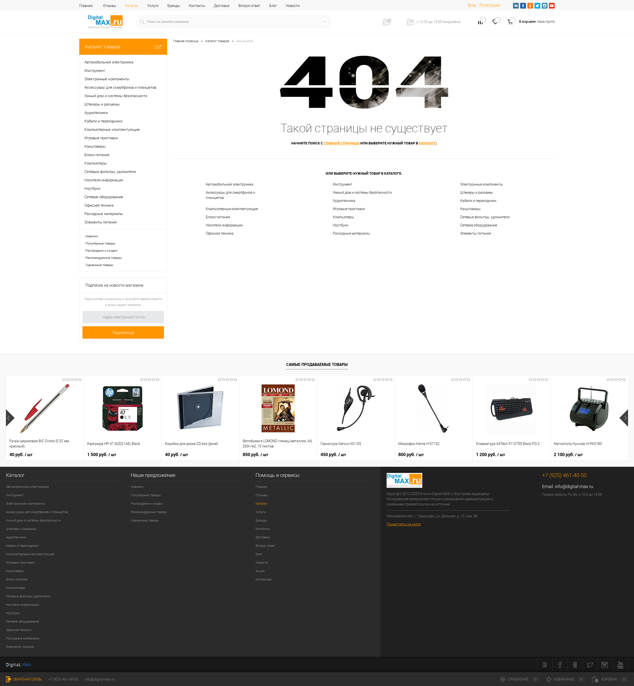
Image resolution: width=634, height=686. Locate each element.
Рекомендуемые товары (103, 258)
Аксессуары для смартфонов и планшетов (230, 195)
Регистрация (489, 5)
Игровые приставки (349, 209)
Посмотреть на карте (404, 524)
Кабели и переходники (478, 201)
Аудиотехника (344, 201)
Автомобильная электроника (229, 184)
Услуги (152, 6)
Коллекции (263, 579)
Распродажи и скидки (101, 250)
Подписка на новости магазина (114, 285)
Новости (293, 6)
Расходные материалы (351, 233)
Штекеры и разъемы (476, 192)
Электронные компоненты (481, 184)
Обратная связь (27, 679)
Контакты (197, 6)
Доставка (222, 6)
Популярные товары (100, 243)
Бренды (173, 6)
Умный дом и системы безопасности (362, 192)
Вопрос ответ (249, 6)
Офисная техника (220, 233)
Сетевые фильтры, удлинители (485, 217)
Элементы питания (475, 233)
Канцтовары (470, 209)
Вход (472, 5)
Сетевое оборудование (478, 225)
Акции (260, 571)
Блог (273, 6)
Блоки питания (218, 217)
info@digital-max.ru (574, 486)
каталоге (427, 143)
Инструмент (342, 184)
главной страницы (342, 143)
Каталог (131, 6)
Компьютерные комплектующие (232, 209)
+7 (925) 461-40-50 (63, 679)
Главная (86, 6)
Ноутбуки (340, 225)
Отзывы (109, 6)
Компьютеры (343, 217)
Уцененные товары (99, 265)
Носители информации (224, 225)
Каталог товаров (102, 46)
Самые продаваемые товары (317, 364)
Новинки (91, 236)
